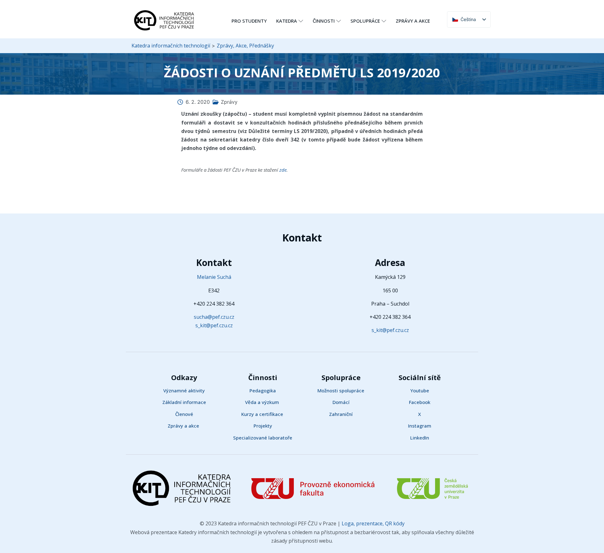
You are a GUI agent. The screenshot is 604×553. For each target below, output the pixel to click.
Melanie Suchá (214, 277)
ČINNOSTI (324, 21)
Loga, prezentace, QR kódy (372, 523)
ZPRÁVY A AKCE (413, 21)
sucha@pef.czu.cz (214, 316)
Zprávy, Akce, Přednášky (245, 45)
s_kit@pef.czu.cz (214, 325)
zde (283, 170)
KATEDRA (286, 21)
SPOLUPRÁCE (365, 21)
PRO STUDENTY (249, 21)
